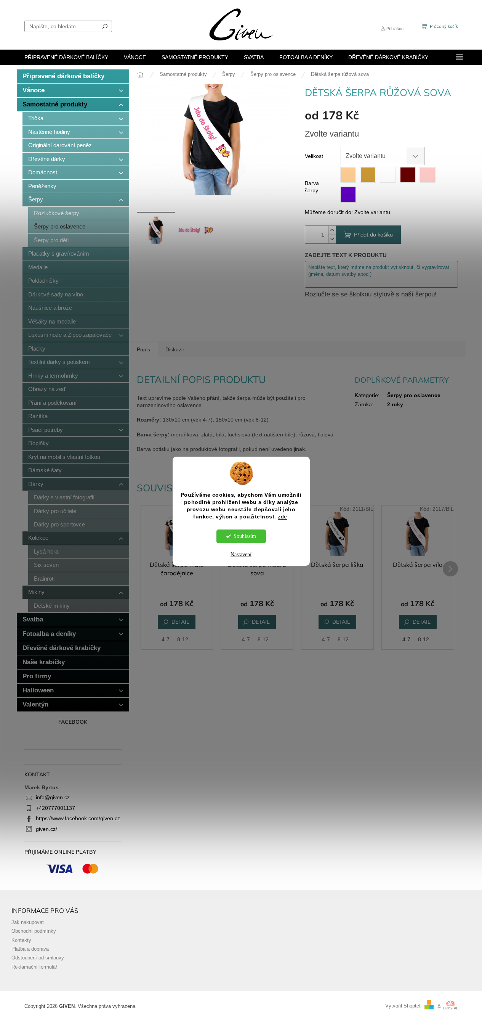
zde (282, 517)
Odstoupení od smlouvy (37, 958)
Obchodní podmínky (33, 931)
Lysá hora (46, 551)
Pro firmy (36, 676)
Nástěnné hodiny (49, 132)
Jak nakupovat (27, 922)
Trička (35, 118)
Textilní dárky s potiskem (59, 362)
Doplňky (38, 443)
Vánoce (33, 90)
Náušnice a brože (50, 307)
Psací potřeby (45, 430)
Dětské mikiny (52, 605)
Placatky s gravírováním (58, 253)
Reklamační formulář (34, 967)
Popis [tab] (143, 349)
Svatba (32, 619)
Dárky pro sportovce (59, 524)
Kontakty (21, 940)
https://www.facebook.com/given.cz (78, 818)
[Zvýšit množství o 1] (332, 230)
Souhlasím (245, 536)
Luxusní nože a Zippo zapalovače (70, 335)
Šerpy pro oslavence (59, 226)
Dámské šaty (45, 470)
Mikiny (36, 592)
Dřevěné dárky (46, 159)
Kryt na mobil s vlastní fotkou (64, 457)
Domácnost (42, 172)
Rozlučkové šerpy (56, 213)
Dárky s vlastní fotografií (64, 497)
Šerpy (35, 199)
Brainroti (44, 578)
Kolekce (38, 537)
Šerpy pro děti (51, 240)
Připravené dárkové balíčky (63, 76)
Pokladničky (43, 280)
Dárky (35, 484)
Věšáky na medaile (52, 321)
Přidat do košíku (373, 234)
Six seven (46, 565)
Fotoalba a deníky (49, 633)
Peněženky (42, 186)
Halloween (38, 690)
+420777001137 (55, 808)
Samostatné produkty (54, 104)
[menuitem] (66, 57)
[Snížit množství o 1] (332, 239)
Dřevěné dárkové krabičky (61, 648)
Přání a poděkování (52, 402)
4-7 (166, 639)
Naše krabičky (43, 662)
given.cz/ (46, 829)
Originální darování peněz (60, 145)
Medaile (38, 267)
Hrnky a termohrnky (53, 375)
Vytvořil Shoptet (403, 1006)
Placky (36, 348)
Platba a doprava (30, 949)
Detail (180, 621)
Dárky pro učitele (55, 511)
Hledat (104, 26)
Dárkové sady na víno (55, 294)
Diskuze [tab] (174, 349)
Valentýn (35, 704)
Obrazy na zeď (47, 389)
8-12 (182, 639)
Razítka (38, 416)
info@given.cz (53, 797)
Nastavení (241, 554)
